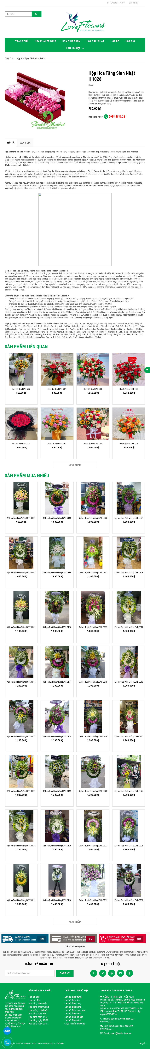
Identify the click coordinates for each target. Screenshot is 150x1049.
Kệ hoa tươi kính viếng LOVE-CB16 (129, 682)
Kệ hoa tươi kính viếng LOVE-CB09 (21, 627)
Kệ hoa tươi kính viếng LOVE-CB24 (129, 791)
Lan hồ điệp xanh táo (74, 1010)
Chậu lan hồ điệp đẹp (74, 1023)
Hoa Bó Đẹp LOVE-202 (21, 389)
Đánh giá (25, 142)
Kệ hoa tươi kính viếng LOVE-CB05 (21, 572)
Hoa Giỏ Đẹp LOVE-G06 (129, 443)
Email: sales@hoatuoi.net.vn (117, 1033)
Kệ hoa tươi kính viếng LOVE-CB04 (129, 518)
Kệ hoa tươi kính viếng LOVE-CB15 (93, 682)
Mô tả (11, 142)
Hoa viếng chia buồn (38, 1010)
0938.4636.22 (116, 116)
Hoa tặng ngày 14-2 (38, 1016)
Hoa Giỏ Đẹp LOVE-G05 (129, 389)
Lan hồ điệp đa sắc (73, 1016)
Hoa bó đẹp (34, 996)
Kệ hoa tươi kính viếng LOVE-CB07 (93, 572)
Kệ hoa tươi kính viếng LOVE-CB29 (21, 900)
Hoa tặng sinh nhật (38, 1003)
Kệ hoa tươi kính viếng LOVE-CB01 (21, 518)
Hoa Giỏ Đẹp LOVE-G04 (93, 443)
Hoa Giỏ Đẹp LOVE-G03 (93, 389)
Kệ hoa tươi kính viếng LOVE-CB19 (93, 736)
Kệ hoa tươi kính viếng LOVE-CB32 (129, 900)
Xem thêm (75, 465)
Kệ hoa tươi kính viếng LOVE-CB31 (93, 900)
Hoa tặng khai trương (39, 1006)
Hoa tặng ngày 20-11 (38, 1023)
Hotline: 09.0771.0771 (116, 3)
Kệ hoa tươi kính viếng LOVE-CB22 (57, 791)
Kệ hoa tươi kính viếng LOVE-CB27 (93, 846)
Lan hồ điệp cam (72, 1013)
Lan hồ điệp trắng (72, 996)
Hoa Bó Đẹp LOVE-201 (21, 443)
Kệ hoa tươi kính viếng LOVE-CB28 (129, 846)
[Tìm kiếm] (36, 14)
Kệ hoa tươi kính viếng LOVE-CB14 (57, 682)
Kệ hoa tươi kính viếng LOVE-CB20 (129, 736)
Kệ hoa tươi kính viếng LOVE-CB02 (57, 518)
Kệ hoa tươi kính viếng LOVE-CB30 (57, 900)
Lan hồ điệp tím (72, 1000)
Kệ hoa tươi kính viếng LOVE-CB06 (57, 572)
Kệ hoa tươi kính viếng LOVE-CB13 (21, 682)
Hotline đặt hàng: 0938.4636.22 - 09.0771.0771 (117, 1020)
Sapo (61, 1043)
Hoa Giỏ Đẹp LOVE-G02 (57, 443)
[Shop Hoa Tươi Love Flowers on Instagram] (120, 973)
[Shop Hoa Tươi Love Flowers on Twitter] (102, 973)
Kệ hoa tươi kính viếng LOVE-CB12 (129, 627)
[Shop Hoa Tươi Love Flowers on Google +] (129, 973)
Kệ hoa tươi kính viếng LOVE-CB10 (57, 627)
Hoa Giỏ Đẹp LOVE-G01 (57, 389)
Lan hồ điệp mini (72, 1020)
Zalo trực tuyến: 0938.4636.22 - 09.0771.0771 (117, 1027)
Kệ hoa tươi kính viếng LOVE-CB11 (93, 627)
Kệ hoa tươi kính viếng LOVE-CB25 (21, 846)
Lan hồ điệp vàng (72, 1003)
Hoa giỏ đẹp (34, 1000)
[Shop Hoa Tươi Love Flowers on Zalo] (111, 973)
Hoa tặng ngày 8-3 (37, 1013)
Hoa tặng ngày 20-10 (38, 1020)
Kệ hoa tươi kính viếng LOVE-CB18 (57, 736)
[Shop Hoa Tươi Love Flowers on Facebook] (93, 973)
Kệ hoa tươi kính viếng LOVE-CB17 (21, 736)
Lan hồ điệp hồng (72, 1006)
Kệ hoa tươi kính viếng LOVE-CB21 (21, 791)
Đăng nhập (134, 3)
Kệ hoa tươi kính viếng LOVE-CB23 (93, 791)
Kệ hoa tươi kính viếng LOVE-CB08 (129, 572)
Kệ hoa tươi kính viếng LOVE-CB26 (57, 846)
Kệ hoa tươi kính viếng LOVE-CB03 (93, 518)
